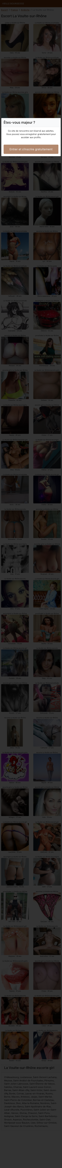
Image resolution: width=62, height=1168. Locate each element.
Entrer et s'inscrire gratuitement (31, 149)
